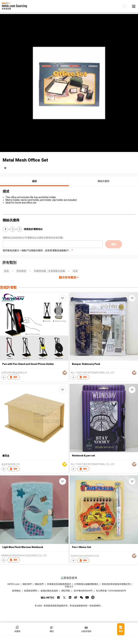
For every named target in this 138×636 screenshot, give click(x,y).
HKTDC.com (13, 584)
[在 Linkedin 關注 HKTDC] (70, 597)
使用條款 (16, 590)
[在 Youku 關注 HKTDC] (92, 597)
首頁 (6, 271)
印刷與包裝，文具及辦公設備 (49, 271)
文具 (75, 271)
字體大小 (69, 586)
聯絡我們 (39, 584)
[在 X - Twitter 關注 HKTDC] (64, 597)
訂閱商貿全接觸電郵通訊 (86, 584)
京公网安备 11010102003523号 (111, 590)
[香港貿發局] (69, 577)
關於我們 (27, 584)
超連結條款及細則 (49, 590)
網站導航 (65, 590)
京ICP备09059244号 (83, 590)
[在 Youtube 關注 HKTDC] (87, 597)
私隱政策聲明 (30, 590)
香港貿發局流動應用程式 (59, 584)
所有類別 (21, 271)
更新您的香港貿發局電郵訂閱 (116, 584)
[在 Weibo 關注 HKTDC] (75, 597)
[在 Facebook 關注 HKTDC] (58, 597)
